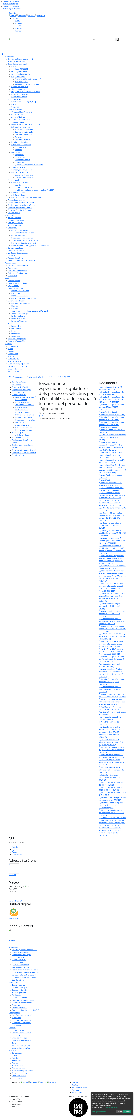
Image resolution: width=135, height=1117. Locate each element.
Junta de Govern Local (20, 435)
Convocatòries (21, 400)
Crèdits (75, 1082)
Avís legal (76, 1090)
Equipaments (17, 1035)
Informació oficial (36, 377)
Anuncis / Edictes (22, 402)
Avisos (14, 852)
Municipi (12, 1028)
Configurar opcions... (99, 1112)
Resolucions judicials (23, 417)
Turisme (15, 1043)
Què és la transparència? (22, 1015)
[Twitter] (12, 15)
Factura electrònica (19, 1007)
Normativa (19, 422)
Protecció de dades (79, 1087)
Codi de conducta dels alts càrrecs (25, 972)
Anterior (12, 901)
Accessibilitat (77, 1092)
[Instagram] (40, 15)
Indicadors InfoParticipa (21, 1023)
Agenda (15, 849)
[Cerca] (117, 39)
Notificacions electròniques (23, 1000)
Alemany (18, 28)
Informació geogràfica (21, 1048)
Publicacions (17, 854)
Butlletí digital (17, 1065)
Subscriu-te (13, 918)
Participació (16, 995)
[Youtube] (30, 15)
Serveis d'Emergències (21, 1045)
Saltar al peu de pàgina (12, 9)
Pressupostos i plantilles (25, 420)
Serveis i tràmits (15, 982)
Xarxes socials (17, 1078)
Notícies (15, 847)
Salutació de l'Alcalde (20, 387)
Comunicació (17, 1053)
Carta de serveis (21, 407)
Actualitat (12, 1050)
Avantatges (16, 1018)
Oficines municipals (20, 987)
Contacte (12, 13)
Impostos (16, 1005)
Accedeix (12, 875)
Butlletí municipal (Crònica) (22, 1070)
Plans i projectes (18, 392)
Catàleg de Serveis (19, 990)
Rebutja (119, 1112)
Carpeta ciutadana (19, 997)
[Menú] (2, 54)
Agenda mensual (18, 1068)
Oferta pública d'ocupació (59, 376)
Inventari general (22, 425)
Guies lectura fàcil (19, 1075)
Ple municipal (17, 432)
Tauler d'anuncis (18, 985)
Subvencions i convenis (24, 415)
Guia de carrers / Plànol (21, 1033)
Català (17, 21)
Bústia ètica (16, 1025)
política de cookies (112, 1107)
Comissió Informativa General (24, 450)
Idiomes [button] (15, 18)
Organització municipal (21, 389)
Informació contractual (24, 405)
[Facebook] (21, 15)
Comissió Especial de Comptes (24, 452)
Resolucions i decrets (20, 437)
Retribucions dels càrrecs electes (25, 970)
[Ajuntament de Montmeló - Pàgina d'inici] (30, 45)
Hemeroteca (17, 1060)
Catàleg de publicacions (21, 1073)
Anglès (18, 26)
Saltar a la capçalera (11, 1)
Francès (18, 31)
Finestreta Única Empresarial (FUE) (26, 1010)
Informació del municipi (21, 1040)
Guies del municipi (19, 1038)
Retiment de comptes (23, 430)
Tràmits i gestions (19, 992)
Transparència (14, 1013)
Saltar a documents (11, 6)
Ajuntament (18, 377)
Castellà (18, 23)
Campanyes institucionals (25, 427)
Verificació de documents (22, 1002)
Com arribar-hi (18, 1030)
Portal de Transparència (21, 1020)
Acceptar (127, 1112)
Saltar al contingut (10, 4)
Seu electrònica (18, 455)
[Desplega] (24, 377)
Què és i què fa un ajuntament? (24, 950)
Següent (18, 901)
